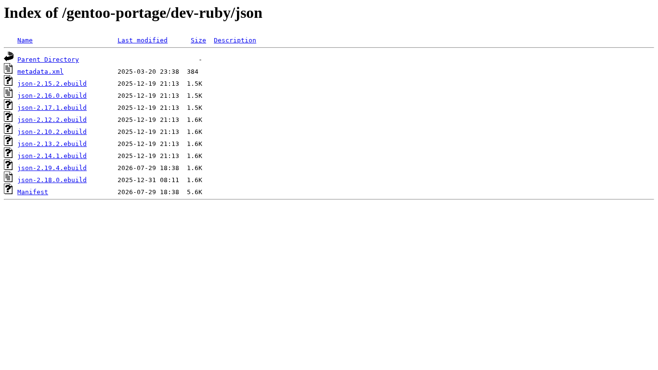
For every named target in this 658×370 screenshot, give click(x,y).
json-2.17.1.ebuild (52, 107)
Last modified (143, 40)
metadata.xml (40, 71)
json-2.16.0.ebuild (52, 95)
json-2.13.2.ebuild (52, 143)
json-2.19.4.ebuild (52, 168)
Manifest (32, 192)
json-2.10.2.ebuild (52, 131)
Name (25, 40)
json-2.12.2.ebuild (52, 119)
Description (235, 40)
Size (198, 40)
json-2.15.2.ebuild (52, 83)
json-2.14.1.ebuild (52, 155)
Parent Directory (48, 59)
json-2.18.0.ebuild (52, 180)
